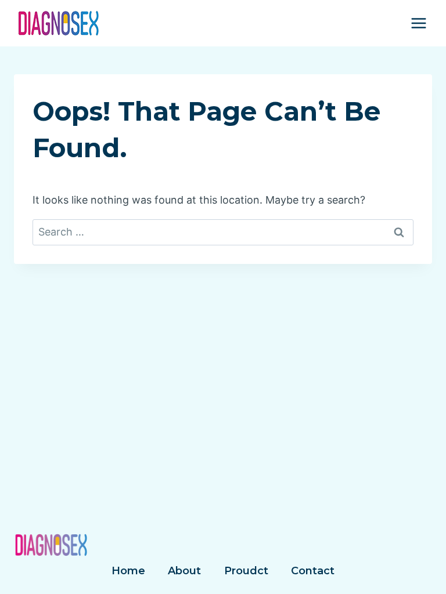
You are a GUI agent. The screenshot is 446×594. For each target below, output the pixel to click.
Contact (312, 570)
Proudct (246, 570)
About (184, 570)
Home (128, 570)
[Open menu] (418, 23)
